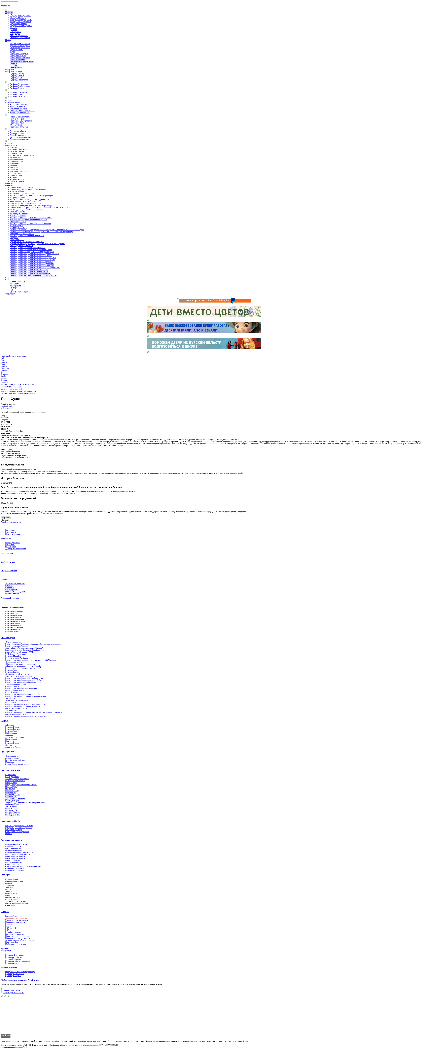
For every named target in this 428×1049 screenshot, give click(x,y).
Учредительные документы (21, 20)
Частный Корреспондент (15, 901)
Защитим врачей (17, 192)
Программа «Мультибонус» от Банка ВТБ (27, 242)
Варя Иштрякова (17, 151)
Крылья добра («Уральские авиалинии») (26, 210)
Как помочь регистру (13, 830)
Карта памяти (11, 783)
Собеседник (10, 905)
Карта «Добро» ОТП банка (16, 708)
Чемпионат (10, 885)
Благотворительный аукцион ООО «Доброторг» (29, 200)
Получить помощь (12, 534)
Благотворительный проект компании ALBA (23, 680)
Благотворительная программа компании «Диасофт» (32, 264)
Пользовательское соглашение (18, 938)
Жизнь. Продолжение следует (22, 155)
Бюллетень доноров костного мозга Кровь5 (23, 668)
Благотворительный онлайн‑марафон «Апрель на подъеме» (21, 689)
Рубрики (8, 143)
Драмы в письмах (17, 153)
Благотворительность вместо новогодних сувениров (31, 196)
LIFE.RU (8, 889)
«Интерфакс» (11, 893)
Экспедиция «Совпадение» (16, 700)
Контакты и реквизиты (19, 36)
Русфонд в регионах (13, 103)
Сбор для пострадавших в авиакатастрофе (23, 666)
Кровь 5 (8, 834)
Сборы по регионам (18, 56)
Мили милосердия (17, 212)
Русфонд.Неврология (19, 80)
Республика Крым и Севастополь (17, 124)
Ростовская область (18, 131)
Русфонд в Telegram (13, 957)
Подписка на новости (18, 24)
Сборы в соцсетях (17, 60)
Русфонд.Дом (11, 811)
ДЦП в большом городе (15, 799)
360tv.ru (8, 891)
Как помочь (5, 6)
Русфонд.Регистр (17, 74)
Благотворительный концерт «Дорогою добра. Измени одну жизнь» (33, 644)
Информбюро (15, 157)
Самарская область (18, 133)
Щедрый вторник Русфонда (16, 658)
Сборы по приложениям (20, 58)
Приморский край (17, 119)
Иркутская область (17, 107)
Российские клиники (13, 932)
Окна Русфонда (11, 787)
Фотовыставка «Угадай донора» (18, 676)
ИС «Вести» (15, 284)
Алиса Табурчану (8, 391)
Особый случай (16, 173)
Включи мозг (10, 775)
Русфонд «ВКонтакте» (14, 955)
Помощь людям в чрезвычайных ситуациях (28, 189)
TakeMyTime (10, 698)
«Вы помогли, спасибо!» (20, 44)
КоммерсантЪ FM (12, 897)
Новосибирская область (20, 117)
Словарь (9, 735)
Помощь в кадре (16, 161)
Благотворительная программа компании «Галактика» (32, 260)
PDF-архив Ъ (15, 32)
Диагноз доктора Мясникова (17, 779)
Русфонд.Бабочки (12, 795)
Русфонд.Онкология (18, 88)
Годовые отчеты (16, 50)
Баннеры (13, 28)
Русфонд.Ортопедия (18, 92)
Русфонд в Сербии (13, 976)
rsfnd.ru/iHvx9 (6, 406)
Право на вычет (12, 791)
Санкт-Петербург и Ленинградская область (20, 136)
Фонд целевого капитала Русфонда (20, 972)
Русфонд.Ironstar (12, 672)
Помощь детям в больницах (21, 187)
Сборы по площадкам (19, 54)
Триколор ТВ (10, 887)
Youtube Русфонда (13, 959)
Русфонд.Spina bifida (14, 627)
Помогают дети (16, 175)
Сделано (13, 64)
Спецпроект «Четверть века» (22, 62)
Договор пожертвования (15, 549)
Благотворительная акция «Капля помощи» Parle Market (33, 276)
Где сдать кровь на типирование (18, 828)
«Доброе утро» (11, 879)
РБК (11, 290)
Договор (13, 30)
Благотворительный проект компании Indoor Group (31, 250)
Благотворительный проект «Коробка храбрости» (25, 716)
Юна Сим (32, 391)
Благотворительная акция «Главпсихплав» (23, 682)
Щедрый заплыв (12, 692)
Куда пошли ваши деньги (20, 46)
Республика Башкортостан (21, 121)
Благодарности (16, 68)
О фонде (9, 12)
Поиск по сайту (11, 942)
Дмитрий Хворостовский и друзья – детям (15, 685)
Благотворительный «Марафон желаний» (22, 694)
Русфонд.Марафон (13, 656)
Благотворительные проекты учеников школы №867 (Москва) (30, 660)
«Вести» (8, 745)
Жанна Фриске (11, 807)
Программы (10, 70)
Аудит (12, 52)
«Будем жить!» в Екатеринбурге (18, 674)
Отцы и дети (10, 789)
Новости (13, 147)
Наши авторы (11, 739)
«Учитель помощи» (13, 642)
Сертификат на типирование (17, 832)
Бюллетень (14, 66)
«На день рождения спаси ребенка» (20, 664)
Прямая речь (10, 793)
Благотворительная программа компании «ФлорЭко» (32, 266)
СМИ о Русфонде (17, 181)
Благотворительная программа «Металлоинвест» (30, 274)
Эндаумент (10, 294)
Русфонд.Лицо (16, 78)
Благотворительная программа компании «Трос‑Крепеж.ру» (35, 268)
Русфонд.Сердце (17, 76)
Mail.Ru (8, 895)
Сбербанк (14, 238)
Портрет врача (11, 809)
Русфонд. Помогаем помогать (13, 356)
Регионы (8, 101)
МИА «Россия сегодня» (19, 292)
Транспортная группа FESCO (22, 234)
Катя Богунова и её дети (15, 760)
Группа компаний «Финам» (16, 903)
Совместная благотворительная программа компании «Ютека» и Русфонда (41, 232)
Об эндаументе (24, 16)
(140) (25, 1047)
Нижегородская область (20, 113)
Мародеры (14, 163)
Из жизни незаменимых (15, 781)
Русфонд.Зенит (11, 670)
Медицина (14, 165)
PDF (11, 34)
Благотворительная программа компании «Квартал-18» (33, 258)
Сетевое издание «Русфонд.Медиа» (20, 940)
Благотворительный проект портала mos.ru (27, 248)
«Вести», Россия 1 (17, 282)
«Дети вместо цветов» (14, 737)
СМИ (7, 278)
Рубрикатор (6, 518)
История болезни (12, 813)
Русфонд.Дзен (11, 963)
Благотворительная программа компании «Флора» (26, 696)
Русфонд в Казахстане (14, 974)
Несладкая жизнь (12, 815)
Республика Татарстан (19, 127)
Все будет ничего (12, 777)
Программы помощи (13, 72)
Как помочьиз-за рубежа (10, 546)
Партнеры (9, 741)
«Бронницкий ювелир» (14, 662)
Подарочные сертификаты (21, 26)
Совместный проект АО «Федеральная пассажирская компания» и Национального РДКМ (47, 230)
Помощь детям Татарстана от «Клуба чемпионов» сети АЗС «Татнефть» (40, 208)
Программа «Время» (14, 881)
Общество (14, 169)
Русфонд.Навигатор (18, 149)
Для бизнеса (4, 4)
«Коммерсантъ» (16, 159)
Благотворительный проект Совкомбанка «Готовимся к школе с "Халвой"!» (24, 647)
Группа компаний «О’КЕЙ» (16, 714)
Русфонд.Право (16, 94)
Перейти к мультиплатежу (11, 522)
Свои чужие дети (12, 801)
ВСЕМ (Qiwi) (10, 702)
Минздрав (14, 167)
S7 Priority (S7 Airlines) (19, 214)
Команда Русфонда (18, 18)
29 (6, 10)
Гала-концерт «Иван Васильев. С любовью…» (24, 650)
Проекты (9, 183)
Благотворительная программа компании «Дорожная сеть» (34, 254)
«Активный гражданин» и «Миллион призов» (28, 220)
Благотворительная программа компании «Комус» (31, 218)
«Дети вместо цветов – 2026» (22, 194)
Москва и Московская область (22, 111)
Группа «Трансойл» (18, 222)
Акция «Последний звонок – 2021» (19, 652)
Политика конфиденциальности (18, 936)
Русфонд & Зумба (17, 198)
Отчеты (8, 40)
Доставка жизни (12, 710)
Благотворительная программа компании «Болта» (31, 256)
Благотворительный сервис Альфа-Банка (27, 236)
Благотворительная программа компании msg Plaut (31, 262)
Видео (17, 34)
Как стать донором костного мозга (19, 826)
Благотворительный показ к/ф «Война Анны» (24, 678)
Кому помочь (10, 532)
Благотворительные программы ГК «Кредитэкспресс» (32, 252)
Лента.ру (13, 288)
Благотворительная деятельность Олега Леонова (30, 224)
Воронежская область (19, 105)
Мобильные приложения (20, 38)
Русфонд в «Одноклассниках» (17, 961)
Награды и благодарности (20, 22)
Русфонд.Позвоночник (19, 84)
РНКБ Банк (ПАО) (17, 240)
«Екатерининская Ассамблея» (22, 202)
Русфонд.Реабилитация (20, 86)
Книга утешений (12, 805)
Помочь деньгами (12, 543)
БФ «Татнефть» (16, 226)
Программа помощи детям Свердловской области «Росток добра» (37, 244)
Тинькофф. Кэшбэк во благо (21, 246)
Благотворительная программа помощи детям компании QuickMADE (33, 712)
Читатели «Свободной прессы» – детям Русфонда (31, 206)
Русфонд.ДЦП (11, 797)
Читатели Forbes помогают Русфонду (25, 204)
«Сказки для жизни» (18, 216)
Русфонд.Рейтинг (12, 729)
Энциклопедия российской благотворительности (25, 803)
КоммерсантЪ (15, 286)
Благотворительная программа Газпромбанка (29, 272)
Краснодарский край (18, 109)
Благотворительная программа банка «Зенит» (29, 270)
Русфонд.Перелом (17, 96)
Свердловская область (19, 139)
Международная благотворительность (21, 785)
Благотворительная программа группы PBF (23, 706)
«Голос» (8, 883)
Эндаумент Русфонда (19, 171)
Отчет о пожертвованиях (20, 48)
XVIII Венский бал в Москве (16, 654)
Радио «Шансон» (12, 899)
